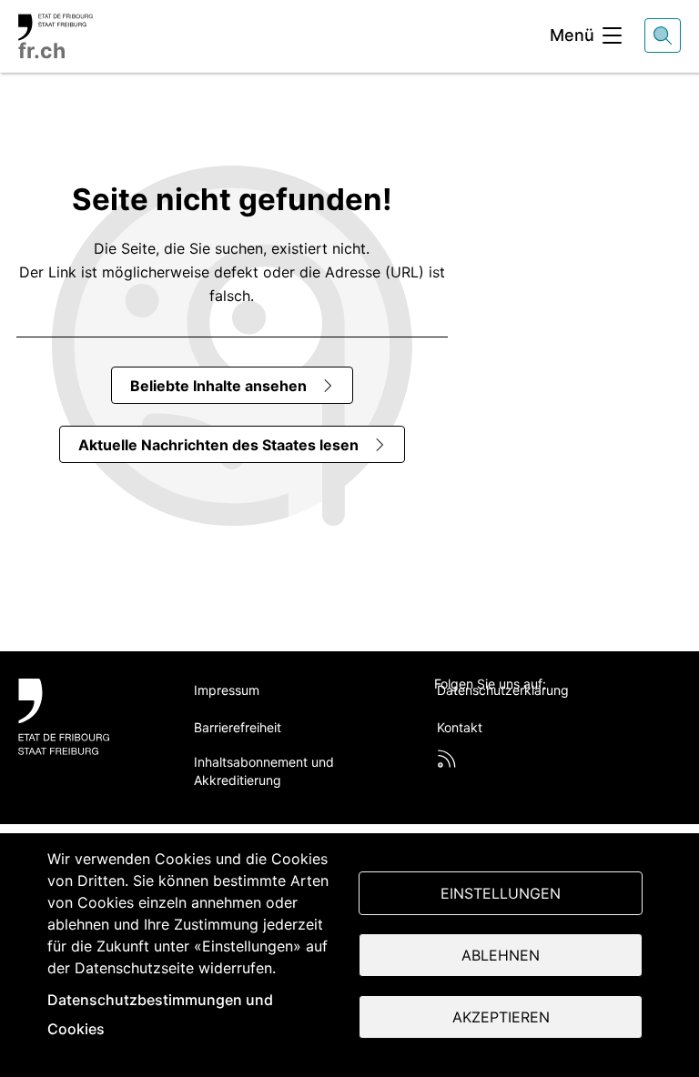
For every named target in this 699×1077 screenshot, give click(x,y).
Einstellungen (501, 893)
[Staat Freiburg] (86, 717)
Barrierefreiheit (237, 727)
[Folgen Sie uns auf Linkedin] (531, 714)
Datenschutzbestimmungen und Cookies (160, 1014)
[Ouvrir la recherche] (662, 35)
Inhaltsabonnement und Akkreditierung (264, 771)
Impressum (226, 690)
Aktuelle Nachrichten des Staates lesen (218, 445)
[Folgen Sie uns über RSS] (447, 759)
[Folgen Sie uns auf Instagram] (573, 714)
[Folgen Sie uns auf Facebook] (487, 714)
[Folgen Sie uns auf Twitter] (444, 714)
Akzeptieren (501, 1017)
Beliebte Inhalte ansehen (218, 386)
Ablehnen (500, 955)
